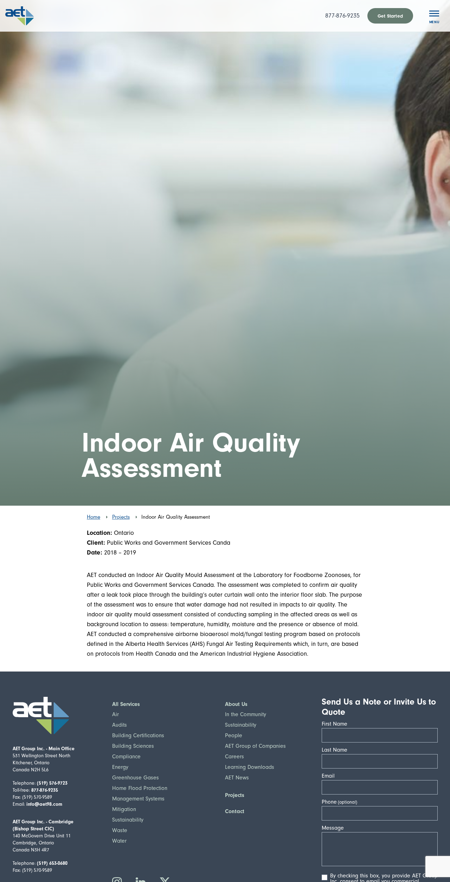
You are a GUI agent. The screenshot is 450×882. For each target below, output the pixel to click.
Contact (234, 811)
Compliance (126, 756)
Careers (234, 756)
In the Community (245, 714)
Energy (120, 767)
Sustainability (127, 820)
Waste (119, 830)
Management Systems (138, 799)
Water (119, 841)
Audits (119, 725)
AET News (237, 777)
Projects (121, 517)
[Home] (29, 16)
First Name (337, 724)
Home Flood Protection (139, 788)
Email (330, 776)
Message (335, 828)
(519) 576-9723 (52, 783)
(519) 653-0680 (52, 863)
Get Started (390, 16)
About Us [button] (236, 704)
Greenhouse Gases (135, 777)
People (233, 735)
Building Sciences (133, 746)
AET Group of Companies (255, 746)
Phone (329, 802)
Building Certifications (138, 735)
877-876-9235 (342, 15)
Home (93, 517)
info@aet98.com (44, 804)
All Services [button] (126, 704)
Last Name (337, 750)
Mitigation (124, 809)
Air (115, 714)
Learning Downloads (249, 767)
